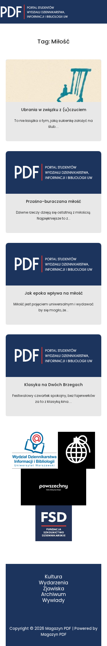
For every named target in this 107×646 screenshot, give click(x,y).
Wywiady (53, 600)
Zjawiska (53, 589)
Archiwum (53, 594)
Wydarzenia (53, 583)
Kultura (53, 577)
